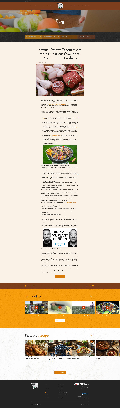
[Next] (94, 296)
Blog (75, 5)
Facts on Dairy (60, 390)
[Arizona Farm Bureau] (33, 1)
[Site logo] (34, 390)
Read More (50, 361)
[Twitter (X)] (28, 1)
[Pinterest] (30, 1)
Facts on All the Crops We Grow (63, 394)
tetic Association (51, 176)
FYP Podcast (49, 5)
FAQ (71, 5)
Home (31, 5)
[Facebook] (26, 1)
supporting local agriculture (71, 202)
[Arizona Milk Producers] (85, 394)
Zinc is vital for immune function (55, 135)
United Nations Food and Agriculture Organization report (58, 104)
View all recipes (60, 372)
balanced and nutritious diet (53, 256)
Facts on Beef (60, 386)
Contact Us (80, 5)
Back (82, 62)
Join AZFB (87, 5)
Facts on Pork (60, 388)
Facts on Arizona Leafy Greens (63, 392)
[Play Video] (60, 238)
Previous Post (31, 285)
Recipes (43, 5)
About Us (37, 5)
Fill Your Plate (39, 404)
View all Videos (60, 320)
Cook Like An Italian (80, 396)
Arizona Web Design (86, 404)
